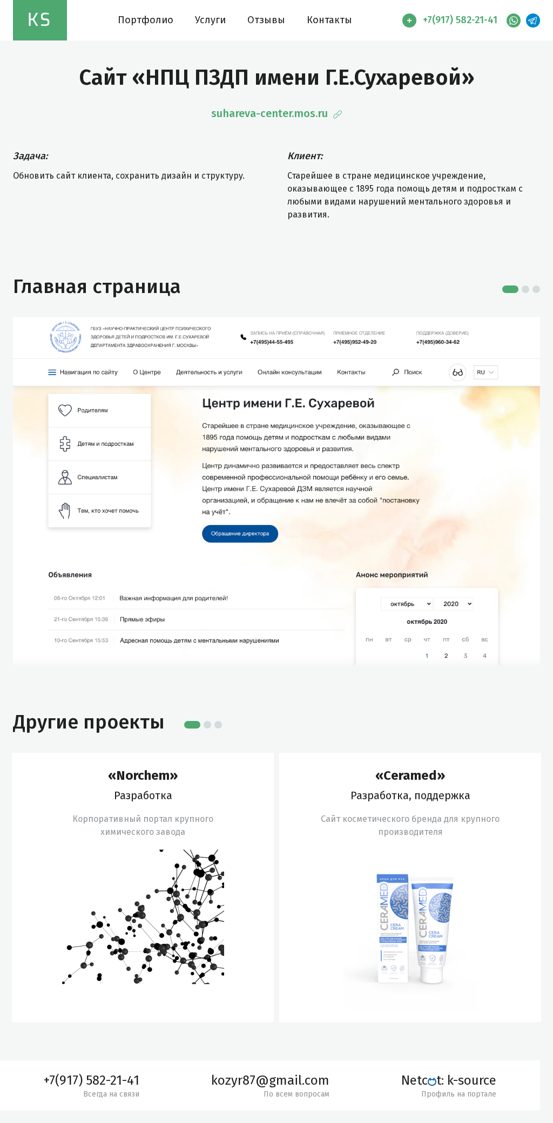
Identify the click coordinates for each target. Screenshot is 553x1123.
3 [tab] (536, 289)
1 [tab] (510, 289)
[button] (451, 20)
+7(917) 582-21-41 (91, 1080)
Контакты (329, 20)
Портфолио (145, 20)
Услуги (210, 20)
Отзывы (266, 20)
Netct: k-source (448, 1080)
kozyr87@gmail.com (270, 1080)
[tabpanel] (143, 887)
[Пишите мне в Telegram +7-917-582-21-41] (530, 20)
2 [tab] (525, 289)
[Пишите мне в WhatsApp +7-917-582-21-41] (511, 20)
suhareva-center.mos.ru (271, 113)
